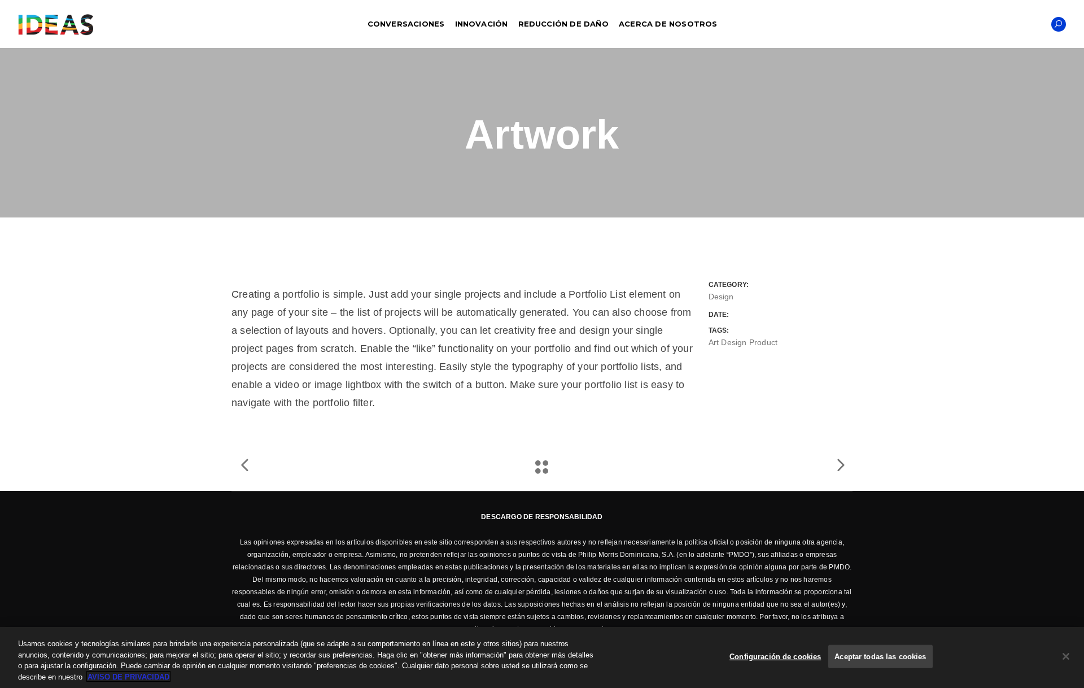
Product (763, 342)
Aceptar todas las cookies (880, 656)
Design (721, 296)
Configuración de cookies (775, 656)
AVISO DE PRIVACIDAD (128, 676)
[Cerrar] (1066, 656)
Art (714, 342)
